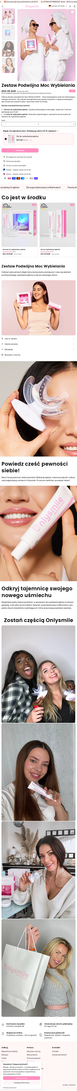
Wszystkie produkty (10, 1051)
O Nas (4, 1058)
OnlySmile (72, 1085)
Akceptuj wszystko (21, 1078)
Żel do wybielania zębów (50, 249)
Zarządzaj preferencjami (21, 1082)
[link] (11, 139)
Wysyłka (22, 93)
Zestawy (5, 1055)
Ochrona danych (33, 1058)
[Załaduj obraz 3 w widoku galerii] (8, 49)
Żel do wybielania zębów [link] (27, 136)
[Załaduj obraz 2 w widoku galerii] (8, 32)
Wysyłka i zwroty (34, 1051)
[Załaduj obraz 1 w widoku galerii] (8, 16)
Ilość (3, 120)
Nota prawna (32, 1055)
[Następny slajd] (8, 72)
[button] (2, 6)
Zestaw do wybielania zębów (14, 249)
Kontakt (55, 1051)
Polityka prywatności (9, 1087)
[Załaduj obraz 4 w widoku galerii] (8, 65)
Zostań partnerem (59, 1055)
